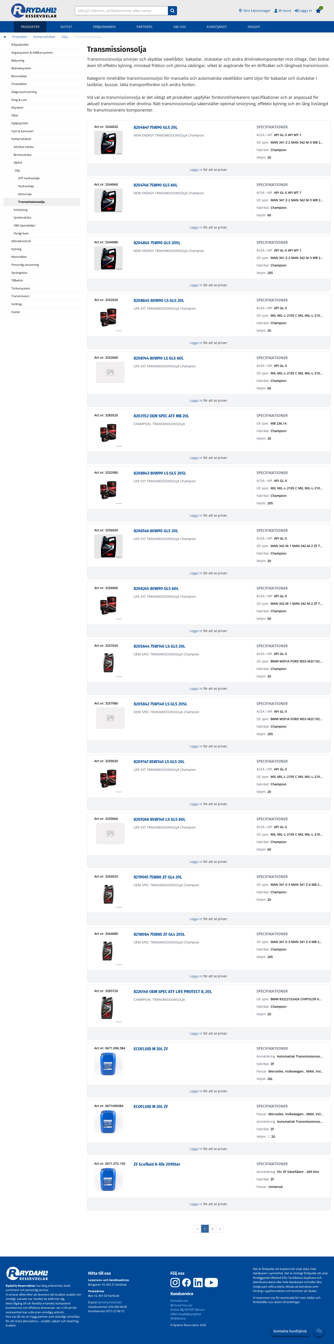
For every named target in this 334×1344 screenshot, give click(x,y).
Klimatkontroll (21, 241)
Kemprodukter (21, 139)
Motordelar (19, 257)
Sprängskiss (19, 273)
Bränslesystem (21, 68)
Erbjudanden (104, 27)
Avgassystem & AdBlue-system (32, 53)
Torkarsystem (20, 288)
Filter (14, 115)
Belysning (17, 60)
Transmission (20, 296)
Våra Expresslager (256, 10)
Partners (144, 27)
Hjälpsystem (19, 123)
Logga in (305, 10)
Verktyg (16, 304)
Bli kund (285, 10)
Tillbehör (17, 280)
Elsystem (17, 108)
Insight (254, 27)
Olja (17, 170)
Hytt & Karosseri (22, 131)
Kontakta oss (179, 1301)
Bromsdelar (19, 76)
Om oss (179, 27)
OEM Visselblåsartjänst (185, 1314)
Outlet (66, 27)
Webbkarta (177, 1318)
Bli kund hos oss (181, 1305)
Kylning (16, 249)
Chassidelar (19, 84)
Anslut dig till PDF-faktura (187, 1309)
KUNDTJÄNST (217, 27)
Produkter (30, 27)
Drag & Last (19, 100)
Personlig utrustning (25, 265)
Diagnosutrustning (24, 92)
